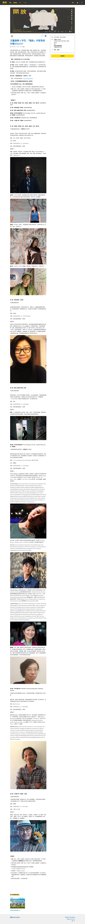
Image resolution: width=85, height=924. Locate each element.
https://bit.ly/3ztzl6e (28, 78)
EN (25, 2)
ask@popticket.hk (71, 919)
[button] (45, 36)
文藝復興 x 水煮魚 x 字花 (16, 46)
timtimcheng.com (30, 501)
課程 (12, 36)
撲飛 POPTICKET (15, 917)
